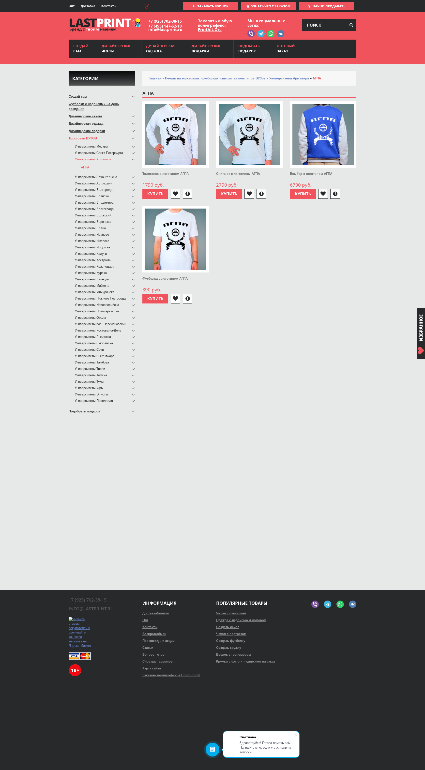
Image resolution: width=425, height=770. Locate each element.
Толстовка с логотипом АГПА (165, 174)
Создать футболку (230, 641)
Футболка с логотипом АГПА (165, 278)
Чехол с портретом (231, 634)
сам (81, 48)
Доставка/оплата (155, 613)
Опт (72, 6)
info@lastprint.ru (165, 29)
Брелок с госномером (233, 654)
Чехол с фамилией (231, 613)
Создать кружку (228, 647)
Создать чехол (227, 627)
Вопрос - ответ (154, 654)
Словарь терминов (157, 661)
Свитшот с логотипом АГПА (238, 174)
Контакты (108, 6)
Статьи (147, 647)
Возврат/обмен (154, 634)
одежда (160, 48)
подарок (249, 48)
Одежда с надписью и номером (241, 620)
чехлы (116, 48)
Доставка (88, 6)
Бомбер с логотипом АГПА (311, 174)
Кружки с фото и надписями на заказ (245, 661)
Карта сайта (151, 668)
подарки (206, 48)
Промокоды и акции (158, 641)
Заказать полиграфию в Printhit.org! (171, 675)
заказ (286, 48)
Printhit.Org (210, 29)
